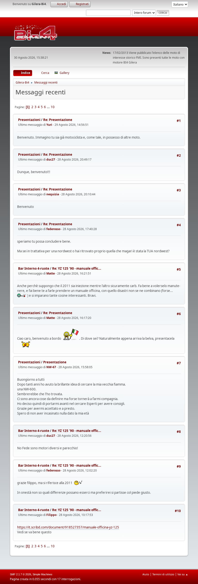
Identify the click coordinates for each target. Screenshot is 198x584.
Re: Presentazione (57, 120)
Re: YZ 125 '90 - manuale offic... (76, 268)
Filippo (51, 515)
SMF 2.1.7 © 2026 (20, 574)
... (48, 107)
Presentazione (54, 362)
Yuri (49, 125)
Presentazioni (29, 120)
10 (53, 107)
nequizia (52, 194)
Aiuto (145, 574)
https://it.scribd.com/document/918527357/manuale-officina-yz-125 (68, 527)
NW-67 (51, 367)
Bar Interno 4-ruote (33, 268)
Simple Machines (42, 574)
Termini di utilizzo (163, 574)
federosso (53, 229)
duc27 (50, 159)
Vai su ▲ (182, 574)
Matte (50, 273)
